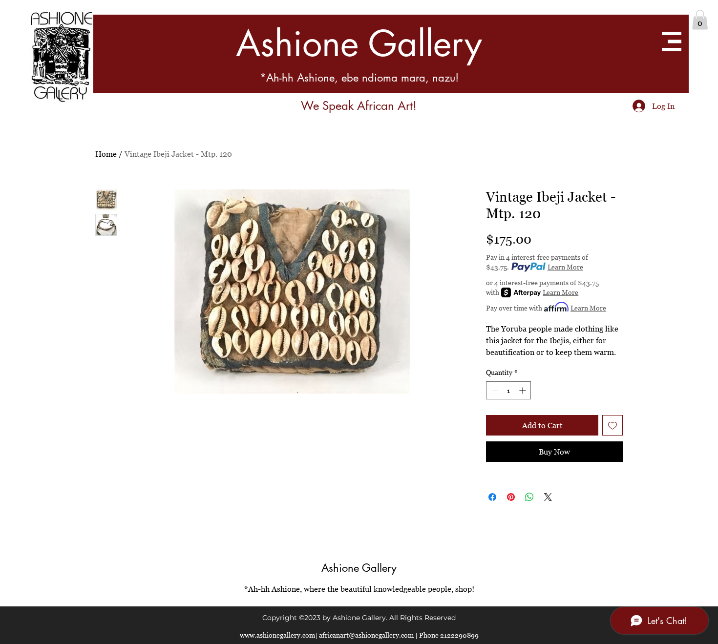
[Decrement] (493, 390)
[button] (700, 20)
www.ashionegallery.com (277, 635)
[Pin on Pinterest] (511, 497)
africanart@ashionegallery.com (366, 635)
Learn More (565, 267)
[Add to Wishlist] (612, 425)
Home (106, 153)
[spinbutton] (508, 390)
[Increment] (523, 390)
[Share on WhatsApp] (529, 497)
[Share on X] (548, 497)
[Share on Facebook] (492, 497)
